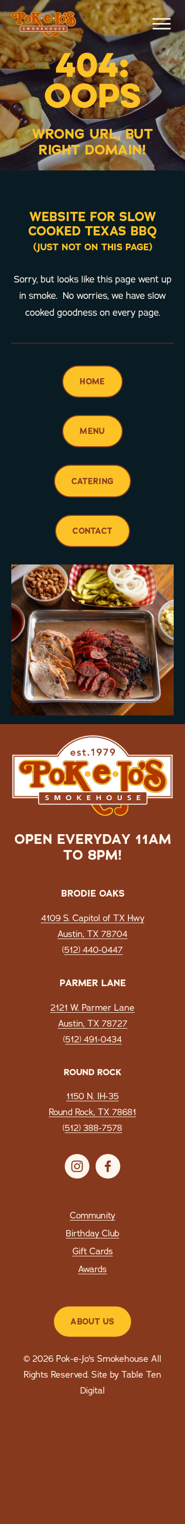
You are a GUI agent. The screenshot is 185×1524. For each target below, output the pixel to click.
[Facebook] (108, 1166)
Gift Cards (92, 1251)
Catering (92, 481)
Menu (92, 431)
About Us (92, 1321)
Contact (92, 531)
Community (92, 1215)
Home (92, 381)
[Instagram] (77, 1166)
